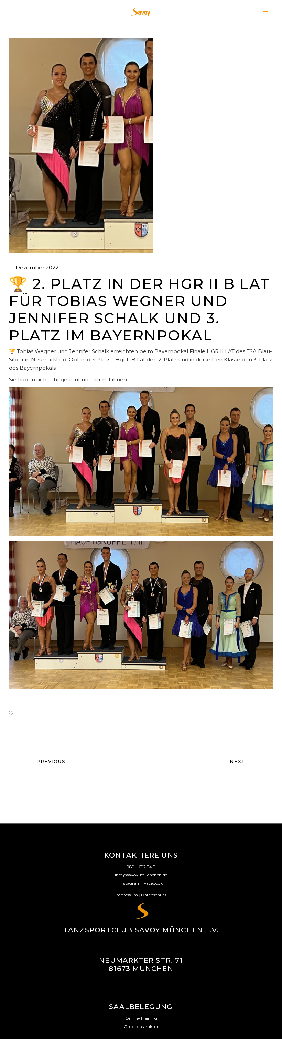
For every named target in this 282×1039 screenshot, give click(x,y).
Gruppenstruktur (141, 1026)
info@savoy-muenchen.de (141, 875)
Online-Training (141, 1018)
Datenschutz (154, 894)
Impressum (126, 894)
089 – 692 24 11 (141, 866)
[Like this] (11, 712)
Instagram (130, 883)
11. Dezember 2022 (33, 267)
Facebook (153, 883)
